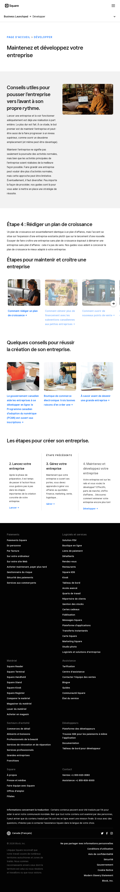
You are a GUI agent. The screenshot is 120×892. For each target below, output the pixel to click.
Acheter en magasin (18, 714)
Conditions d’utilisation (100, 849)
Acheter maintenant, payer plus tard (27, 567)
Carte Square (69, 636)
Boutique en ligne (72, 545)
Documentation (70, 743)
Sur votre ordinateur (18, 556)
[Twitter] (102, 833)
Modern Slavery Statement (98, 875)
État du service (70, 698)
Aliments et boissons (18, 734)
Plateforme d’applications (76, 625)
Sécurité (108, 859)
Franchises (13, 760)
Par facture (13, 551)
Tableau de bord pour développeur (81, 748)
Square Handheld (16, 677)
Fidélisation (68, 615)
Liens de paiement (72, 551)
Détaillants (68, 556)
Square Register (16, 693)
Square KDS (68, 572)
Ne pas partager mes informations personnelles (86, 843)
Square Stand (14, 682)
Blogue (66, 682)
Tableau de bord (71, 583)
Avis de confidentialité (100, 854)
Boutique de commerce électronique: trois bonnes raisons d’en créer (59, 400)
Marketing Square (72, 641)
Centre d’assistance (73, 671)
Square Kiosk (14, 687)
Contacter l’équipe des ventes (79, 677)
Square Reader (15, 666)
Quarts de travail (71, 593)
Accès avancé (69, 588)
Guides (66, 687)
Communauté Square (73, 693)
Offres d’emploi (15, 791)
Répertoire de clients (74, 599)
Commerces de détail (18, 728)
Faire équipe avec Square (21, 785)
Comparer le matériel (18, 698)
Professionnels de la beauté (22, 739)
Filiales (11, 796)
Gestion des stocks (73, 604)
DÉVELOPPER (43, 37)
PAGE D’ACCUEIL (18, 37)
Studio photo (69, 646)
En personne (14, 545)
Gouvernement (105, 865)
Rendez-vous (69, 561)
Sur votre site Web (17, 561)
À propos (12, 775)
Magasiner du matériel (19, 703)
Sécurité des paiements (20, 577)
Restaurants (69, 567)
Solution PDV (69, 540)
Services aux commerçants (21, 583)
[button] (113, 304)
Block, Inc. (107, 880)
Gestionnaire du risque (19, 572)
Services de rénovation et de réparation (29, 744)
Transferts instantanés (75, 630)
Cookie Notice (105, 870)
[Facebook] (106, 833)
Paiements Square (17, 540)
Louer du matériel (16, 709)
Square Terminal (16, 671)
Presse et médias (16, 780)
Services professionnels (20, 750)
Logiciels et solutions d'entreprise (81, 652)
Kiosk (65, 577)
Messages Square (72, 620)
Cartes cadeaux (70, 609)
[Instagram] (111, 833)
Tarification (68, 666)
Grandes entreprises (18, 755)
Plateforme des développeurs (78, 728)
